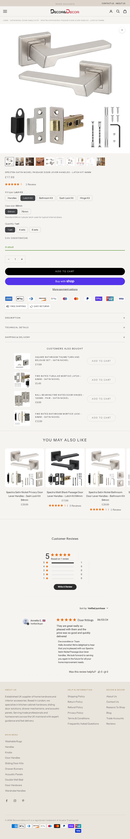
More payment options (65, 289)
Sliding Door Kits (14, 763)
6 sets (35, 229)
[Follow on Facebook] (6, 800)
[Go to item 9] (90, 161)
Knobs (8, 752)
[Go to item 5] (50, 161)
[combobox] (94, 608)
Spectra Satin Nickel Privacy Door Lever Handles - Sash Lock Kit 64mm (24, 496)
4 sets (22, 229)
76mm (24, 211)
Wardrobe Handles (15, 790)
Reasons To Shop (115, 707)
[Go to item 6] (60, 161)
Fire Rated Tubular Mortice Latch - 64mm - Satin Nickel (58, 377)
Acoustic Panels (14, 774)
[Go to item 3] (29, 161)
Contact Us (108, 3)
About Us (120, 3)
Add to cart (65, 271)
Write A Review (65, 586)
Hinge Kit (85, 198)
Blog (108, 712)
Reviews (110, 723)
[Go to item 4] (40, 161)
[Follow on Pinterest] (23, 800)
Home (5, 20)
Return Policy (75, 701)
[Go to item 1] (9, 161)
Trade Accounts (115, 718)
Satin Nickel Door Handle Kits (24, 20)
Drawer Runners (14, 768)
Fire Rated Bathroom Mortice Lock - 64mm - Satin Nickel (58, 415)
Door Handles (12, 757)
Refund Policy (75, 707)
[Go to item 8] (80, 161)
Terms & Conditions (78, 718)
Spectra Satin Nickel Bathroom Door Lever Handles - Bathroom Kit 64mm (105, 496)
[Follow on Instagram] (14, 800)
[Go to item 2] (19, 161)
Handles (12, 198)
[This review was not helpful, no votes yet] (105, 671)
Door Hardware (13, 785)
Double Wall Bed (14, 779)
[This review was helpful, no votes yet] (99, 671)
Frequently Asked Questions (83, 723)
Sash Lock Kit (66, 198)
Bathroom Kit (46, 198)
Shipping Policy (76, 696)
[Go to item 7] (70, 161)
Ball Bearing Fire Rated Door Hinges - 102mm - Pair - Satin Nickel (59, 396)
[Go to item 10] (100, 161)
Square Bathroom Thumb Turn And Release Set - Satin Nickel (57, 358)
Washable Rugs (13, 741)
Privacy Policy (75, 712)
